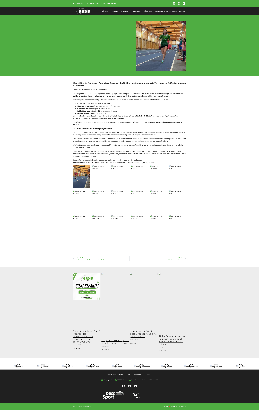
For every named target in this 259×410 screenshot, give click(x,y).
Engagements (160, 11)
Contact (182, 11)
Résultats (148, 11)
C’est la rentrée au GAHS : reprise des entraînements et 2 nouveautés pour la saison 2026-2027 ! (86, 336)
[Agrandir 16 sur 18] (145, 218)
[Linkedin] (183, 3)
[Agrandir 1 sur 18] (87, 168)
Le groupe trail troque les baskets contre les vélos (115, 342)
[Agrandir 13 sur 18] (87, 218)
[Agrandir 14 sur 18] (106, 218)
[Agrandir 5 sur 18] (164, 168)
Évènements (125, 11)
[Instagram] (178, 3)
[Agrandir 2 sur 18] (106, 168)
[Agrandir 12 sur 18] (184, 193)
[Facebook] (174, 3)
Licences (115, 11)
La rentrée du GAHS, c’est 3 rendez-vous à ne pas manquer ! (143, 334)
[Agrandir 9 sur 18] (126, 193)
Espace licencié (171, 11)
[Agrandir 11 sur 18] (164, 193)
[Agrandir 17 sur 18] (164, 218)
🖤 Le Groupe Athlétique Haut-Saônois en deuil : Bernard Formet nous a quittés (172, 340)
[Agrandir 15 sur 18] (126, 218)
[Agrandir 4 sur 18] (145, 168)
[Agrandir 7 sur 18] (87, 193)
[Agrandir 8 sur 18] (106, 193)
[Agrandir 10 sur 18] (145, 193)
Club (106, 11)
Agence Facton (180, 406)
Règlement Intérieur (115, 374)
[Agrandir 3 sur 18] (126, 168)
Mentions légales (134, 374)
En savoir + (77, 348)
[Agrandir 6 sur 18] (184, 168)
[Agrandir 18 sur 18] (184, 218)
